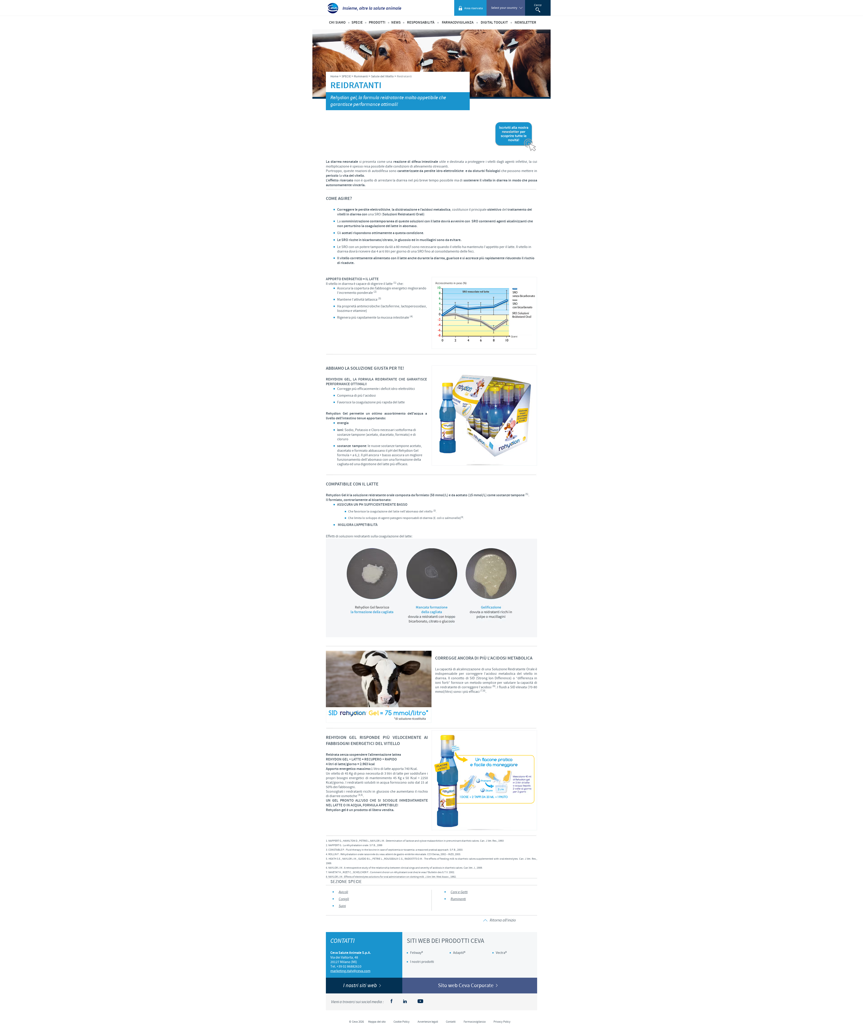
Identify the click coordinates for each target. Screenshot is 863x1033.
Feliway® (416, 952)
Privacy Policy (502, 1022)
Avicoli (343, 892)
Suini (342, 906)
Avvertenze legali (428, 1022)
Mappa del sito (377, 1022)
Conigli (344, 899)
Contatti (451, 1022)
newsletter (525, 22)
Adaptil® (459, 952)
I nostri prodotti (422, 961)
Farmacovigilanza (458, 22)
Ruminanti (458, 899)
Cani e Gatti (459, 892)
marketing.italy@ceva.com (350, 971)
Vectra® (501, 952)
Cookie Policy (401, 1022)
